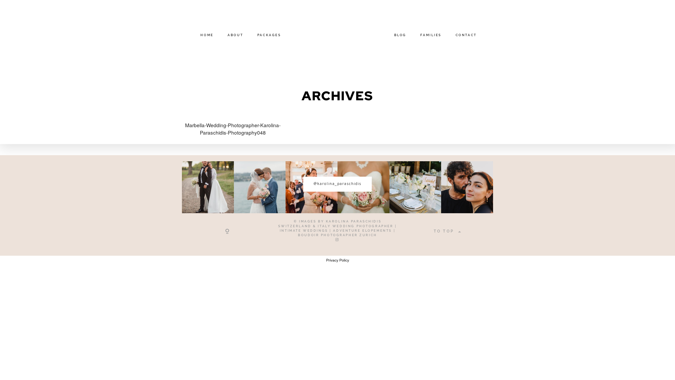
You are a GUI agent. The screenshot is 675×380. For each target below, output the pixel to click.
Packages (269, 35)
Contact (466, 35)
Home (206, 35)
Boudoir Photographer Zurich (337, 235)
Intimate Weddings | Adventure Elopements (337, 230)
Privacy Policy (337, 260)
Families (430, 35)
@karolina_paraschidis (337, 184)
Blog (400, 35)
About (235, 35)
